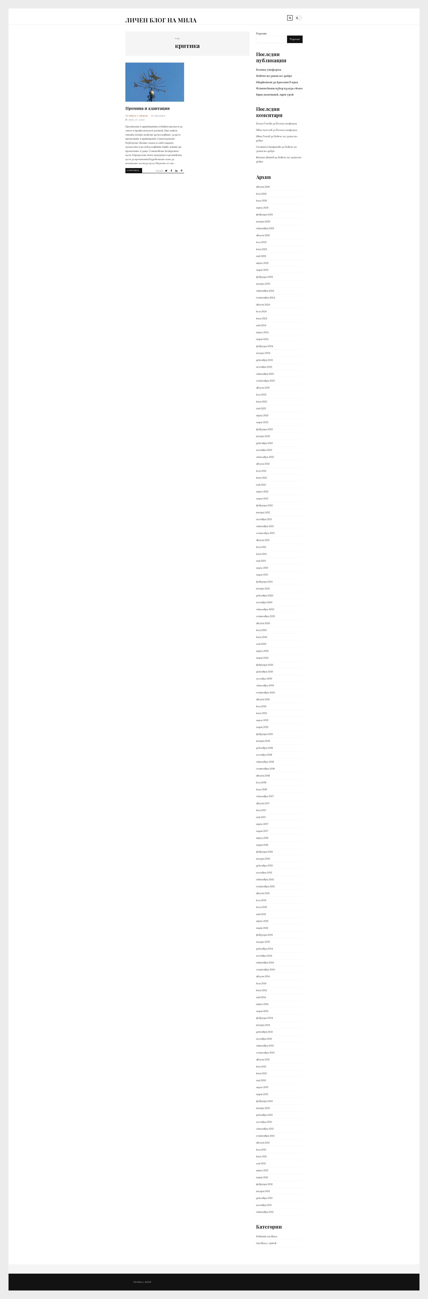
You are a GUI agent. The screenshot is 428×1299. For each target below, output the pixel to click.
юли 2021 (261, 546)
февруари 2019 (264, 734)
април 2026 (262, 207)
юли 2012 (261, 1149)
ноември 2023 (264, 366)
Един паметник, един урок (275, 94)
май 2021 (261, 560)
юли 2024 (261, 311)
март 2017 (262, 831)
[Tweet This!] (166, 171)
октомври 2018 (265, 761)
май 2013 (261, 1080)
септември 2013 (265, 1052)
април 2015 (262, 920)
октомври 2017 (265, 796)
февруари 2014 (264, 1017)
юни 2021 (261, 553)
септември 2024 (265, 297)
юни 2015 (261, 907)
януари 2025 (263, 283)
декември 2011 (264, 1198)
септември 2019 (265, 692)
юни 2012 (261, 1156)
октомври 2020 (265, 609)
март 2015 (262, 927)
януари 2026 (263, 221)
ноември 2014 (264, 955)
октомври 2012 (265, 1128)
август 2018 (263, 775)
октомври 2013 (265, 1045)
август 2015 (263, 893)
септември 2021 (265, 533)
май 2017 (261, 817)
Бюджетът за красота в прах (277, 82)
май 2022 (261, 484)
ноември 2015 (264, 872)
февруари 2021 (264, 581)
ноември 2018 (264, 754)
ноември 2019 (264, 678)
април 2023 (262, 415)
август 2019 (263, 699)
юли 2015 (261, 900)
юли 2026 (261, 193)
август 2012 (263, 1142)
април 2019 (262, 720)
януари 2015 (263, 941)
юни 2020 (261, 637)
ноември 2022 (264, 449)
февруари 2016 (264, 851)
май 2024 (261, 325)
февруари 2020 (264, 664)
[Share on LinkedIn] (176, 171)
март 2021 (262, 574)
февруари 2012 (264, 1184)
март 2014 (262, 1011)
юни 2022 (261, 477)
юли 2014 (261, 983)
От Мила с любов (136, 115)
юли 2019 (261, 706)
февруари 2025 (264, 276)
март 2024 (262, 339)
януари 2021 (263, 588)
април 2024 (262, 332)
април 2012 (262, 1170)
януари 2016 (263, 858)
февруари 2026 (264, 214)
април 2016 (262, 837)
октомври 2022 (265, 456)
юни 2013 (261, 1073)
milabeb (160, 115)
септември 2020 (265, 616)
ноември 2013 (264, 1038)
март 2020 (262, 657)
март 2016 (262, 844)
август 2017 (263, 803)
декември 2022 (264, 443)
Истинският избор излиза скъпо (279, 88)
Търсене (261, 33)
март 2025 (262, 269)
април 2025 (262, 263)
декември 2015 (264, 865)
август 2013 (263, 1059)
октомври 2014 (265, 962)
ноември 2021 (264, 519)
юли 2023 (261, 394)
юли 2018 (261, 782)
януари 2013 (263, 1108)
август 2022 (263, 463)
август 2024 (263, 304)
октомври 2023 (265, 373)
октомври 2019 (265, 685)
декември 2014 (264, 948)
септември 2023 (265, 380)
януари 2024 (263, 353)
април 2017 (262, 823)
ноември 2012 (264, 1121)
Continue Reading (134, 170)
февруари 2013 (264, 1101)
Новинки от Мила (266, 1236)
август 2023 (263, 387)
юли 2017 (261, 810)
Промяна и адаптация (154, 82)
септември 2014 (265, 969)
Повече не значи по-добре (274, 75)
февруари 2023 (264, 429)
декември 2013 (264, 1031)
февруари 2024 (264, 346)
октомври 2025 (265, 228)
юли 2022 (261, 470)
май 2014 (261, 997)
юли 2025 (261, 242)
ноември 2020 (264, 602)
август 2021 (263, 540)
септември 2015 (265, 886)
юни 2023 (261, 401)
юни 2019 (261, 713)
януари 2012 (263, 1191)
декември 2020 (264, 595)
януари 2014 (263, 1024)
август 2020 (263, 623)
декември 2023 (264, 360)
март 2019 (262, 727)
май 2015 (261, 914)
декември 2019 (264, 671)
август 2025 (263, 235)
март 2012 (262, 1177)
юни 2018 (261, 789)
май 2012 (261, 1163)
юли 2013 (261, 1066)
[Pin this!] (182, 171)
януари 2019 (263, 740)
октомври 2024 (265, 290)
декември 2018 (264, 747)
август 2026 (263, 186)
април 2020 (262, 650)
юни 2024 (261, 318)
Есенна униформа (268, 69)
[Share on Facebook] (172, 171)
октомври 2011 (265, 1211)
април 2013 (262, 1087)
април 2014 (262, 1004)
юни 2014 (261, 990)
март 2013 (262, 1094)
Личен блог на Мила (161, 20)
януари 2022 (263, 512)
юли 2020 (261, 630)
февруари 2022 (264, 505)
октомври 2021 (265, 526)
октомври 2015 (265, 879)
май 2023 (261, 408)
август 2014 (263, 976)
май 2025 (261, 256)
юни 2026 (261, 200)
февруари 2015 (264, 934)
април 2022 (262, 491)
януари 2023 (263, 436)
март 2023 (262, 422)
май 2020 (261, 643)
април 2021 (262, 567)
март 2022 (262, 498)
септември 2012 (265, 1135)
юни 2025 (261, 249)
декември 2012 (264, 1114)
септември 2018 (265, 768)
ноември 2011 (264, 1205)
